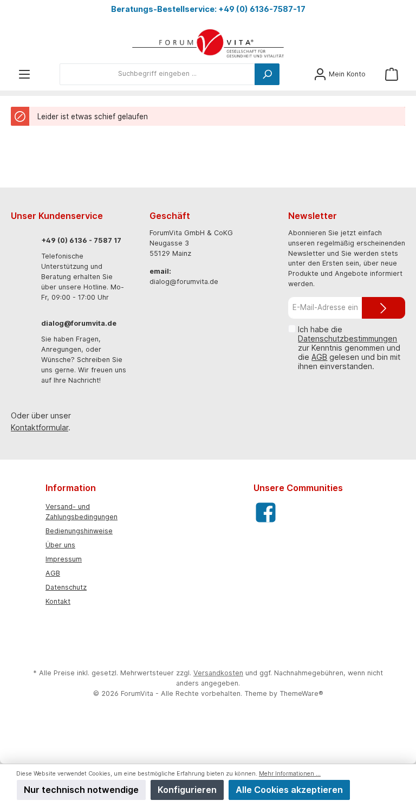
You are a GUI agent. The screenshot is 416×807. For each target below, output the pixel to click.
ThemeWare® (301, 693)
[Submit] (383, 308)
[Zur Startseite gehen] (208, 43)
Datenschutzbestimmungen (347, 338)
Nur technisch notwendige (81, 789)
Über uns (60, 545)
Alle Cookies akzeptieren (289, 789)
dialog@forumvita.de (78, 323)
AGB (319, 356)
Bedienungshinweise (79, 531)
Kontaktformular (39, 427)
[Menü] (24, 74)
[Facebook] (265, 512)
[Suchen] (267, 74)
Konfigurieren (187, 789)
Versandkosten (218, 673)
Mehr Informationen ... (290, 773)
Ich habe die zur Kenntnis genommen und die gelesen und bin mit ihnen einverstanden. (349, 348)
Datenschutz (66, 587)
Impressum (64, 559)
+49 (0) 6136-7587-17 (262, 9)
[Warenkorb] (391, 74)
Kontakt (58, 601)
